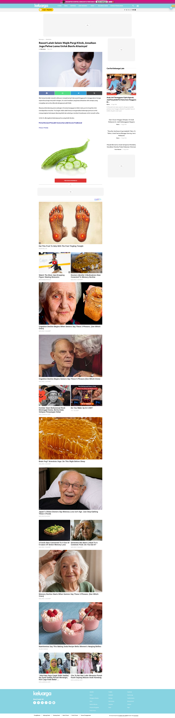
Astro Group (136, 715)
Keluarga (41, 39)
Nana (108, 104)
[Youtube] (133, 10)
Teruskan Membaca (70, 180)
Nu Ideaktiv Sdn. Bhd (122, 715)
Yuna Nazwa (117, 149)
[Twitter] (129, 10)
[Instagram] (127, 10)
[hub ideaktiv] (137, 5)
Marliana (43, 49)
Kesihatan (48, 39)
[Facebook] (125, 10)
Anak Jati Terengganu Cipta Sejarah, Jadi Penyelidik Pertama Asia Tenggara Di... (121, 100)
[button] (133, 6)
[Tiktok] (131, 10)
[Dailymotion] (135, 10)
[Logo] (41, 6)
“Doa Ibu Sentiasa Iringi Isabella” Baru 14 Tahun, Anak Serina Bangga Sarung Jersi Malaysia (121, 133)
